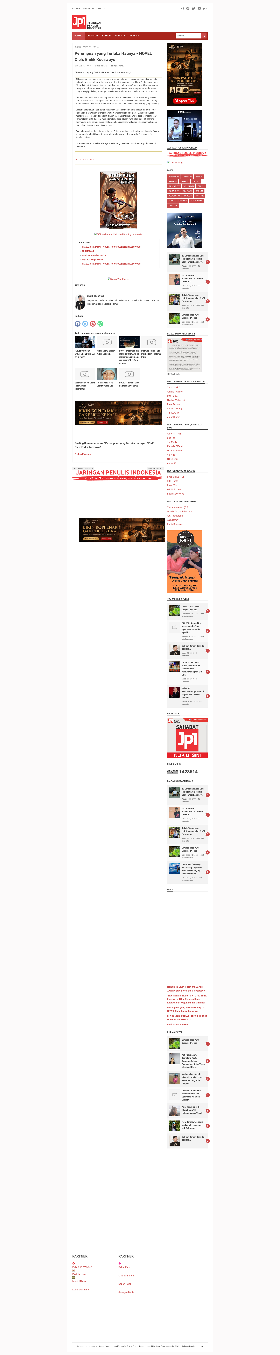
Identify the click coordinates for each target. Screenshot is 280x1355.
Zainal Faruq (173, 417)
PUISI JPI (199, 177)
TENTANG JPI (174, 191)
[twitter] (85, 324)
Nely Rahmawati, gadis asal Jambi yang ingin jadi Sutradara (192, 1125)
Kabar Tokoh (125, 1284)
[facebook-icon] (188, 8)
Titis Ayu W (173, 412)
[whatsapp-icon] (205, 8)
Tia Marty (172, 442)
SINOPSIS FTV (174, 186)
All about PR (174, 196)
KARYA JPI (106, 36)
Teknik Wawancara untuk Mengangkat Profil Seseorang (193, 298)
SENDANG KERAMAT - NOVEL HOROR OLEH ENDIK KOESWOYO (111, 247)
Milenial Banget (126, 1275)
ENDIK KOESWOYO (82, 1267)
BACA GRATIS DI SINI (85, 159)
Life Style (173, 206)
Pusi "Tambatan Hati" (178, 1024)
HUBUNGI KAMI (196, 201)
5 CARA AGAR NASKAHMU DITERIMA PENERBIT (192, 278)
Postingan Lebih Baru (83, 468)
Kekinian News (80, 1274)
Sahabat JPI (88, 8)
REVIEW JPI (187, 191)
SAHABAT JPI (92, 36)
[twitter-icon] (193, 8)
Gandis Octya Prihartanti (179, 511)
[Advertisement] (187, 937)
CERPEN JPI (120, 36)
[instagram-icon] (182, 8)
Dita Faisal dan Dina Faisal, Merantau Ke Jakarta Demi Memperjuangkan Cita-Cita (192, 668)
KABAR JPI (134, 36)
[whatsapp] (100, 324)
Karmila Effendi (175, 446)
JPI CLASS (188, 196)
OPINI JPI (199, 191)
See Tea (171, 438)
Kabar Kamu (124, 1267)
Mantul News (79, 1281)
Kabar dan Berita (81, 1289)
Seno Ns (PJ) (173, 387)
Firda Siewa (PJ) (175, 476)
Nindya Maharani (176, 400)
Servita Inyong (174, 408)
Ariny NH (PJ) (174, 433)
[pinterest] (93, 324)
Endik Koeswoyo (175, 493)
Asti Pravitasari (175, 515)
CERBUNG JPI (189, 186)
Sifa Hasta (172, 481)
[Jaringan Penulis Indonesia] (87, 22)
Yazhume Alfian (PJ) (177, 507)
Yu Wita (171, 454)
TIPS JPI (201, 186)
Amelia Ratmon (175, 391)
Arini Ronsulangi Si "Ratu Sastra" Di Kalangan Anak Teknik (192, 1110)
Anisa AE (171, 463)
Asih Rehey (172, 520)
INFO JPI (196, 181)
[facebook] (77, 324)
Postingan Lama (155, 468)
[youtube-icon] (199, 8)
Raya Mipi (172, 485)
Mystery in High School (92, 259)
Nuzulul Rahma (175, 450)
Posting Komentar (117, 66)
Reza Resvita (173, 404)
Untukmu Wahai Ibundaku (94, 255)
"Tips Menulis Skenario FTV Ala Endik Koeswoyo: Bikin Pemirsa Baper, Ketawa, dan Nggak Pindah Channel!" (187, 999)
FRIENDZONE (88, 251)
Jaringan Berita (126, 1292)
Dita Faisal (172, 396)
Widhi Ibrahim (174, 489)
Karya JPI (101, 8)
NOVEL (171, 201)
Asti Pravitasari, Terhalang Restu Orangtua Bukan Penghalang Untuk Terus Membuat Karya (193, 1061)
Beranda (76, 8)
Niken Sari (172, 459)
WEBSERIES (182, 201)
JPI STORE (200, 196)
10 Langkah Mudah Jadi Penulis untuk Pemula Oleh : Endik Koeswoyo (193, 259)
